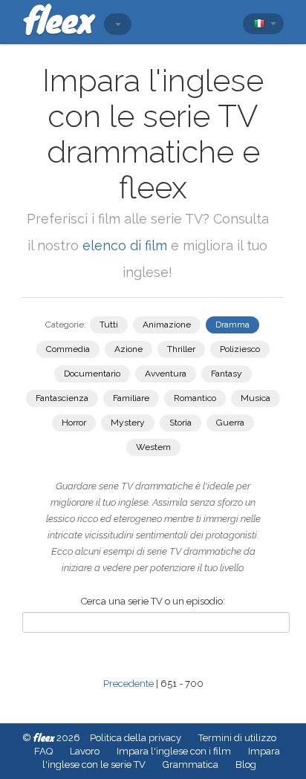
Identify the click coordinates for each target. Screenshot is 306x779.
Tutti (109, 324)
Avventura (165, 373)
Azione (128, 349)
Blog (245, 764)
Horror (74, 422)
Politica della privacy (135, 737)
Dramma (232, 324)
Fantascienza (62, 398)
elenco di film (124, 245)
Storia (180, 422)
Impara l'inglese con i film (174, 751)
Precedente (128, 683)
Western (153, 447)
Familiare (131, 398)
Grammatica (190, 764)
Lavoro (85, 751)
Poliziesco (240, 349)
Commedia (68, 349)
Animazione (167, 324)
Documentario (92, 373)
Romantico (195, 398)
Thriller (181, 349)
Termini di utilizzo (237, 737)
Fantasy (226, 373)
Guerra (230, 422)
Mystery (128, 422)
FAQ (43, 751)
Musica (255, 398)
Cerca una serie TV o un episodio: (153, 601)
